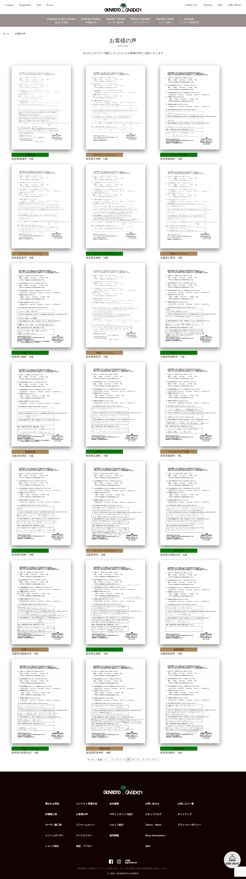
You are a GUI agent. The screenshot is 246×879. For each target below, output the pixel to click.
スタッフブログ (153, 814)
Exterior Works (91, 20)
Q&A (220, 5)
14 (153, 759)
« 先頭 (99, 759)
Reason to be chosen (61, 20)
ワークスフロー (84, 835)
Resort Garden (141, 20)
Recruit (50, 5)
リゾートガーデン (54, 835)
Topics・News (153, 824)
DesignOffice (25, 5)
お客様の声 (82, 814)
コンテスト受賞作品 (86, 803)
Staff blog (207, 5)
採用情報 (114, 835)
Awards (189, 20)
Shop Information (155, 835)
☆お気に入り (191, 5)
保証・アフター (84, 846)
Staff (39, 5)
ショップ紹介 (52, 846)
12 (143, 759)
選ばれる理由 (52, 803)
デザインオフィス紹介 (121, 814)
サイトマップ (185, 814)
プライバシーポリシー (189, 824)
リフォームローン (85, 824)
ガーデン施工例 (53, 824)
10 (133, 759)
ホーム (6, 33)
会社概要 (114, 803)
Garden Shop (165, 20)
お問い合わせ (234, 5)
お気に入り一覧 (186, 803)
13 (148, 759)
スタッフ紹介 (117, 824)
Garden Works (116, 20)
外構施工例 (51, 814)
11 (138, 759)
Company (9, 5)
